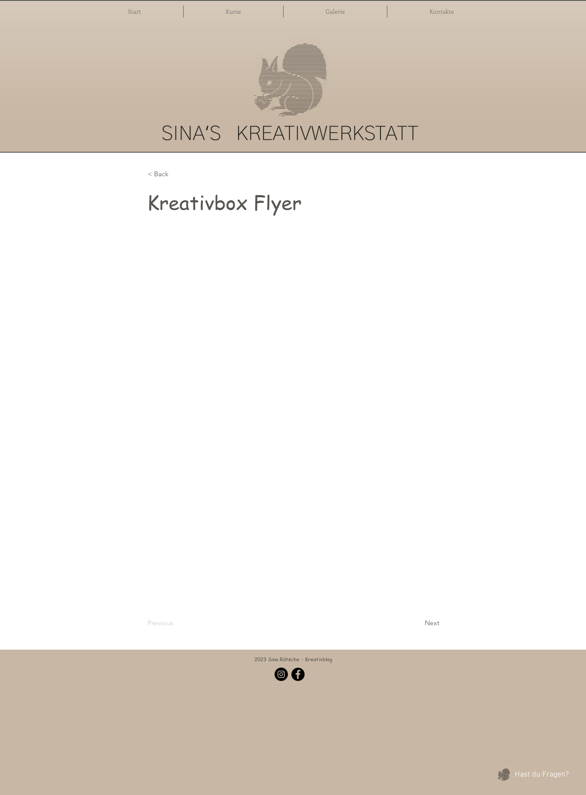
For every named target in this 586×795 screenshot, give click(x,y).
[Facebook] (298, 674)
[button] (233, 12)
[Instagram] (281, 674)
